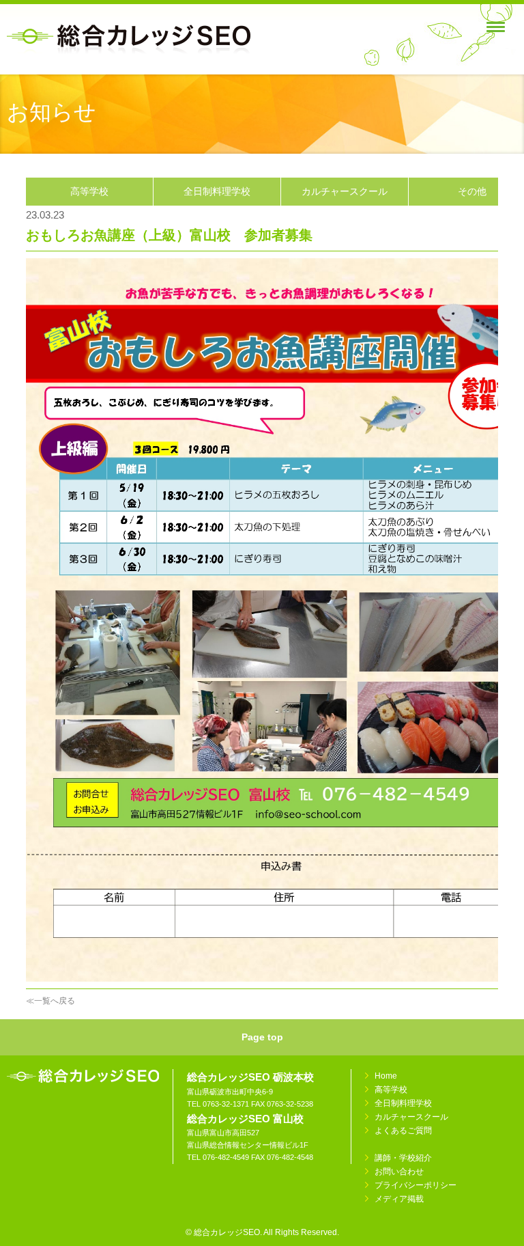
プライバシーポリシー (415, 1185)
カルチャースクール (345, 191)
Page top (262, 1037)
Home (386, 1076)
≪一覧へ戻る (50, 1001)
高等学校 (89, 191)
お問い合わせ (399, 1171)
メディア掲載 (399, 1199)
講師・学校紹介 (403, 1158)
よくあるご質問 (403, 1130)
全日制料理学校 (217, 191)
